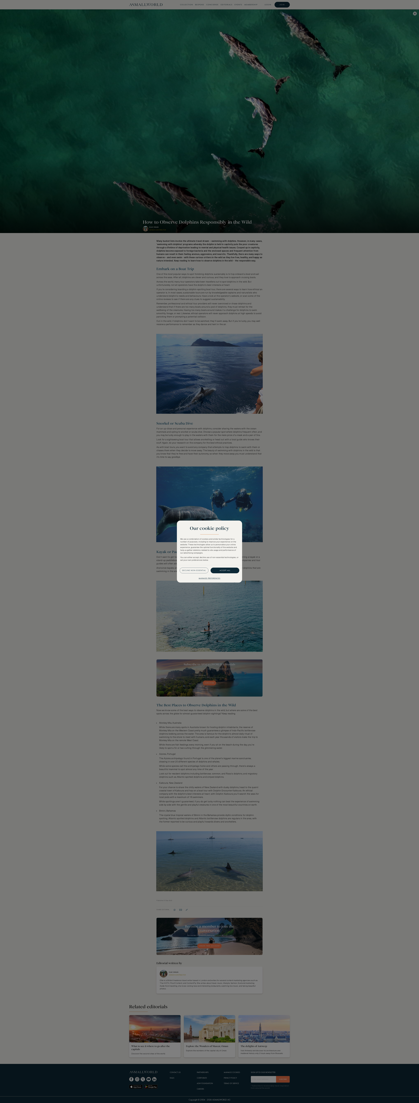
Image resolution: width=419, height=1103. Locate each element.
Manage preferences (209, 578)
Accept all (225, 570)
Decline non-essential (194, 570)
